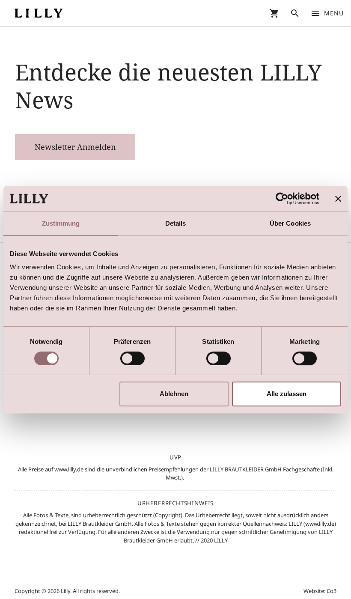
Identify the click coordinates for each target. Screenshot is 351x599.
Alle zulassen (286, 393)
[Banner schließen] (338, 199)
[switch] (132, 358)
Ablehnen (174, 393)
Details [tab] (175, 223)
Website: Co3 (319, 591)
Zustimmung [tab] (61, 223)
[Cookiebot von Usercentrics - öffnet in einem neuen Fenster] (281, 198)
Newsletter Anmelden (75, 147)
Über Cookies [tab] (290, 223)
